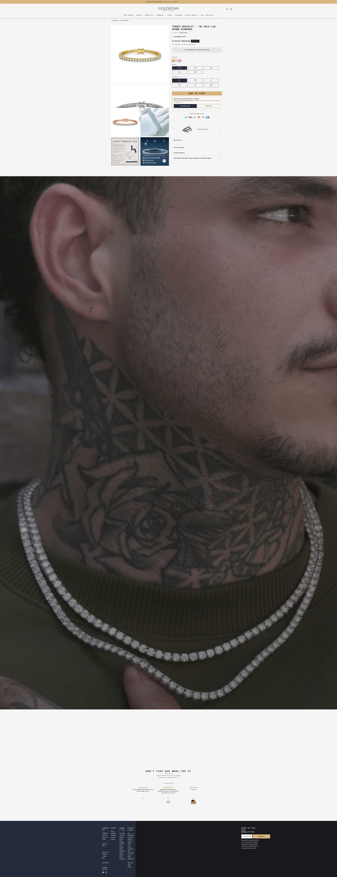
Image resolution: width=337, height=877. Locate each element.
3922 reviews (183, 32)
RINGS (169, 15)
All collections (114, 20)
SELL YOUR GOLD (207, 15)
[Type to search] (226, 9)
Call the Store (209, 106)
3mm (211, 68)
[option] (168, 2)
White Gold (176, 60)
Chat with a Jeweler (185, 106)
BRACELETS (149, 15)
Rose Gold (179, 60)
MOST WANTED (128, 15)
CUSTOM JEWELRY (191, 15)
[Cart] (231, 9)
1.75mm (179, 68)
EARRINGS (178, 15)
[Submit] (227, 9)
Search (228, 9)
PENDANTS (160, 15)
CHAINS (139, 15)
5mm (195, 72)
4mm (179, 72)
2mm (195, 68)
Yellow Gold (173, 60)
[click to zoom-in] (140, 54)
